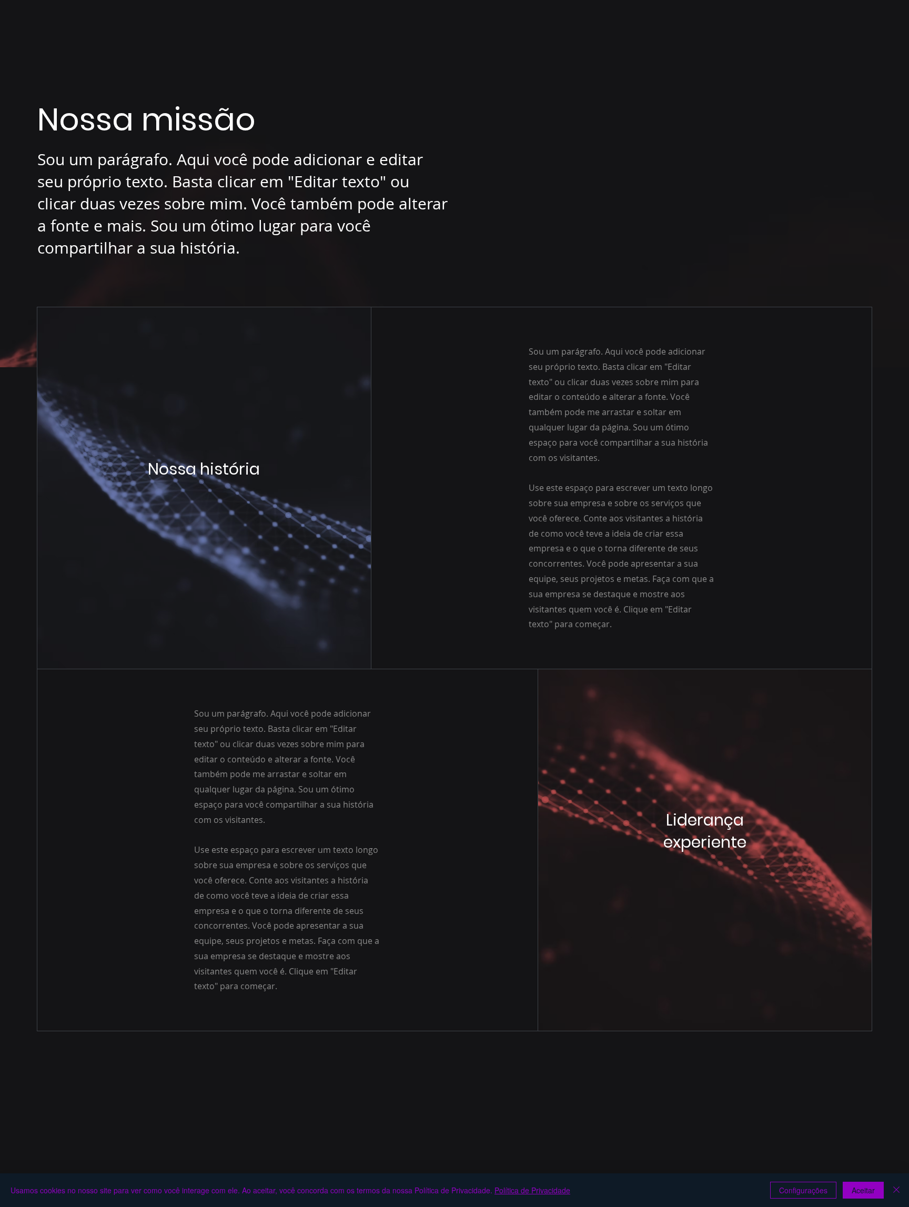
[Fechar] (896, 1190)
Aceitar (863, 1190)
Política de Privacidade (532, 1190)
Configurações (803, 1190)
